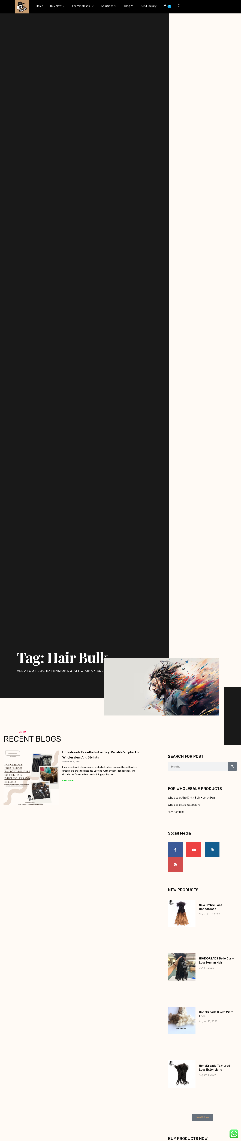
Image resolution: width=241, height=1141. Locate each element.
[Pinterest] (175, 864)
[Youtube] (193, 849)
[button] (202, 1117)
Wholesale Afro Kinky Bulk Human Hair (191, 797)
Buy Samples (176, 812)
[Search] (232, 766)
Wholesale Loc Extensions (184, 804)
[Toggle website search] (179, 6)
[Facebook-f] (175, 849)
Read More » (68, 780)
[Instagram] (212, 849)
